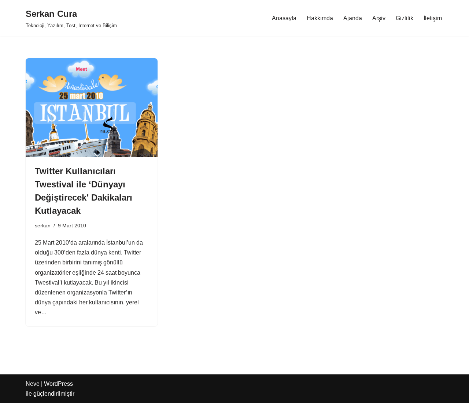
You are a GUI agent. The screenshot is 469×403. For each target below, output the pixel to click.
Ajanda (352, 18)
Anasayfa (284, 18)
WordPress (58, 384)
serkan (43, 225)
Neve (33, 384)
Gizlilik (404, 18)
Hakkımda (320, 18)
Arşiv (378, 18)
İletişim (433, 18)
